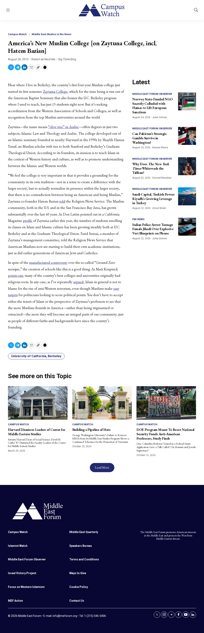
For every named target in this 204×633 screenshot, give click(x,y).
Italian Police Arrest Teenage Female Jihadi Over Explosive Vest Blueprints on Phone (152, 228)
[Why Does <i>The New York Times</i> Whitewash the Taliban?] (187, 166)
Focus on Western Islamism (26, 586)
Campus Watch (17, 34)
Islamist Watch (17, 545)
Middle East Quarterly (83, 532)
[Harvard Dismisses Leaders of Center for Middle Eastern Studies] (38, 403)
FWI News (138, 219)
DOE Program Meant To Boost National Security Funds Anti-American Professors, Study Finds (165, 433)
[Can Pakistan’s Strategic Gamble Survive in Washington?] (187, 136)
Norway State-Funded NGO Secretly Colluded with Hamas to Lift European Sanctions (152, 105)
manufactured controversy (48, 262)
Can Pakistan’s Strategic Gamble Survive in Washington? (149, 137)
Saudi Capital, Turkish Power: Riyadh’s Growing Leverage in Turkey (153, 198)
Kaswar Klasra (160, 147)
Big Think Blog (67, 59)
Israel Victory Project (22, 573)
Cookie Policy (78, 586)
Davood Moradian (162, 177)
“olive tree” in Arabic (63, 127)
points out (15, 275)
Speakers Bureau (80, 545)
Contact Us (76, 600)
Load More (102, 467)
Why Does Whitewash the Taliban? (150, 168)
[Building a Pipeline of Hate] (102, 403)
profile (27, 220)
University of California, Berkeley (36, 356)
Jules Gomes (159, 117)
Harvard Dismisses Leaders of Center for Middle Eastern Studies (36, 431)
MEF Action (15, 600)
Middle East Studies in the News (51, 34)
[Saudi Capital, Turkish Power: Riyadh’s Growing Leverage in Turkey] (187, 196)
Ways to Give (77, 573)
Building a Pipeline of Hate (91, 429)
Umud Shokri (159, 208)
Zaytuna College (55, 91)
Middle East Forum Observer (152, 93)
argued (78, 282)
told (62, 201)
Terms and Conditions (84, 559)
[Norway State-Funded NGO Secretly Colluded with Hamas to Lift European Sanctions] (187, 101)
